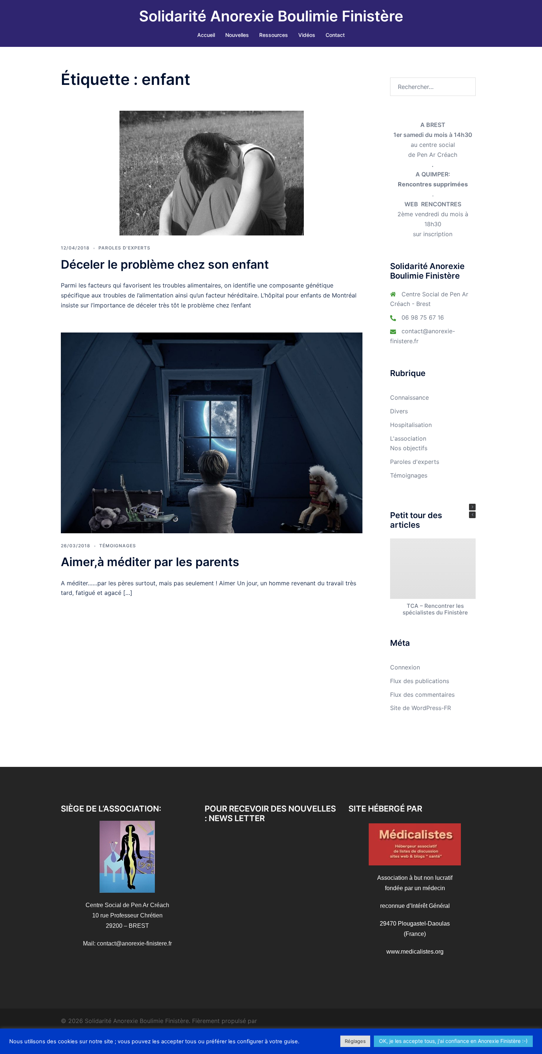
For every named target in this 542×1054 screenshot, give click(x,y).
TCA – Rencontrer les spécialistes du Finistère (435, 609)
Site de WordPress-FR (420, 708)
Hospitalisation (411, 424)
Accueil (206, 35)
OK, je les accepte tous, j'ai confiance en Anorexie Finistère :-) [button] (453, 1041)
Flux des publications (419, 681)
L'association (408, 438)
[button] (472, 507)
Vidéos (306, 35)
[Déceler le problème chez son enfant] (211, 172)
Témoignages (117, 545)
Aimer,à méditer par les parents (150, 562)
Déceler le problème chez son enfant (165, 264)
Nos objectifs (408, 448)
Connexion (405, 667)
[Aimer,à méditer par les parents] (211, 432)
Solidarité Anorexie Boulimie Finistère (271, 16)
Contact (335, 35)
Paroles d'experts (124, 248)
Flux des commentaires (422, 694)
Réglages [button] (355, 1041)
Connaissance (409, 397)
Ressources (273, 35)
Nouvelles (237, 35)
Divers (399, 411)
